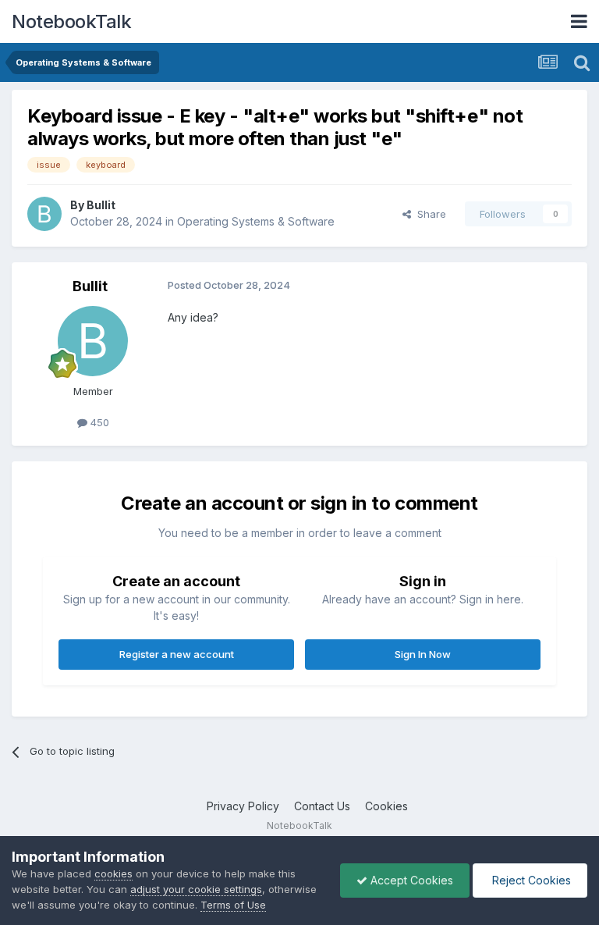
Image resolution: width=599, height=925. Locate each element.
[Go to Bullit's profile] (44, 214)
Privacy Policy (243, 806)
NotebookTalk (71, 21)
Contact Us (322, 806)
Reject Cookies (530, 880)
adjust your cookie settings (196, 889)
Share (428, 214)
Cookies (386, 806)
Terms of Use (233, 904)
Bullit (101, 205)
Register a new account (176, 654)
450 (98, 422)
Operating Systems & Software (256, 221)
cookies (113, 873)
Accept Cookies (410, 880)
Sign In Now (423, 654)
